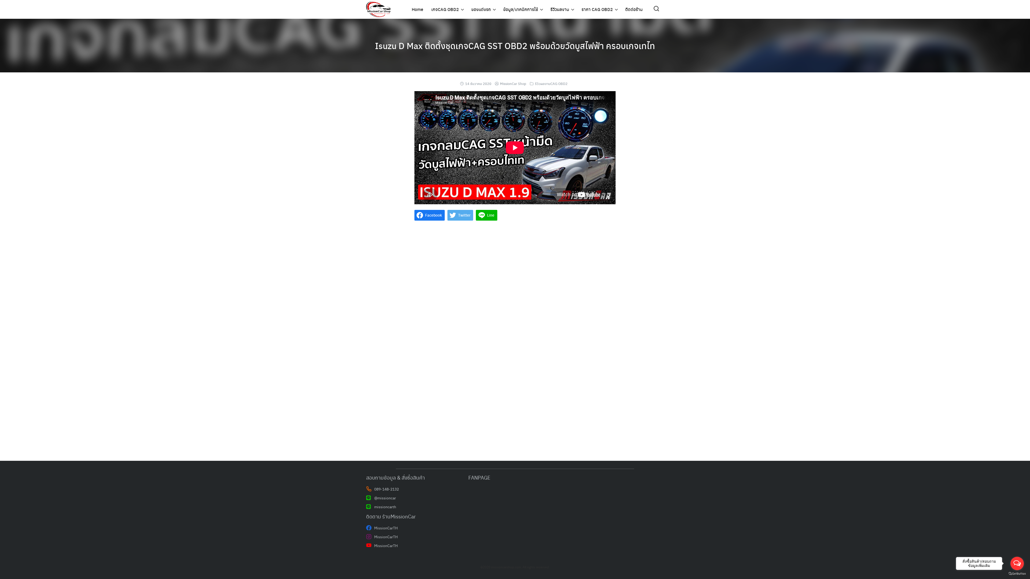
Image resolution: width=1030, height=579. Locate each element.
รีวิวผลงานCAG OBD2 (551, 83)
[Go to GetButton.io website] (1017, 573)
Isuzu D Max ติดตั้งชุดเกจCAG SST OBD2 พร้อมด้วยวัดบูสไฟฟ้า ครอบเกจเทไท (515, 45)
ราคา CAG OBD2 (597, 9)
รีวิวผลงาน (559, 9)
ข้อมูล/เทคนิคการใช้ (520, 9)
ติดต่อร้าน (634, 9)
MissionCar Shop (513, 83)
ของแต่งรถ (481, 9)
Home (417, 9)
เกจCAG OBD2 (445, 9)
